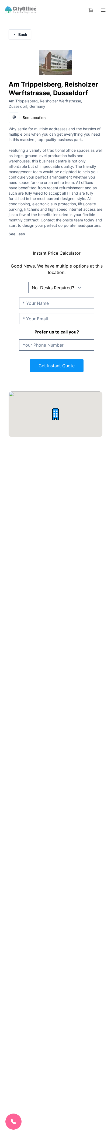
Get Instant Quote (57, 365)
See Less (17, 234)
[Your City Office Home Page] (20, 10)
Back (22, 34)
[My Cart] (90, 9)
